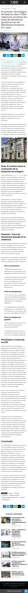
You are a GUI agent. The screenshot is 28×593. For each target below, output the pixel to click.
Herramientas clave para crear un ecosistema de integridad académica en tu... (19, 521)
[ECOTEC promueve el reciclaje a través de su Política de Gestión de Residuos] (5, 555)
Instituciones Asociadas (10, 6)
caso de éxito (4, 495)
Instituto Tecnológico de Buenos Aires (10, 497)
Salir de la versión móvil (14, 591)
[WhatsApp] (15, 55)
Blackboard (16, 62)
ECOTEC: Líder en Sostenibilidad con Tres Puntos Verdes (18, 573)
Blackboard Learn (17, 175)
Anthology (14, 8)
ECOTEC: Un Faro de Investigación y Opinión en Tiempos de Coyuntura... (19, 564)
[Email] (19, 55)
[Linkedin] (11, 55)
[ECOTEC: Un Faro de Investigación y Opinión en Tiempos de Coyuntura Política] (5, 564)
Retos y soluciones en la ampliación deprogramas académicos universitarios (19, 533)
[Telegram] (23, 55)
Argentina (11, 493)
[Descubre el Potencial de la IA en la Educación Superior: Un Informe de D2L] (5, 544)
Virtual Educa (6, 30)
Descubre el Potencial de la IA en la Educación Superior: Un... (19, 544)
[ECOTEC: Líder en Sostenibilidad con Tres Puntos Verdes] (5, 574)
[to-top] (26, 590)
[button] (3, 2)
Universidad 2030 (5, 499)
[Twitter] (8, 55)
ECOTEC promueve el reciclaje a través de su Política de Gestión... (19, 554)
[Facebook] (4, 55)
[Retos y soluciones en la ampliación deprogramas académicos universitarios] (5, 532)
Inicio (2, 6)
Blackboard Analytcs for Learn (9, 64)
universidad (22, 497)
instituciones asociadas (14, 495)
